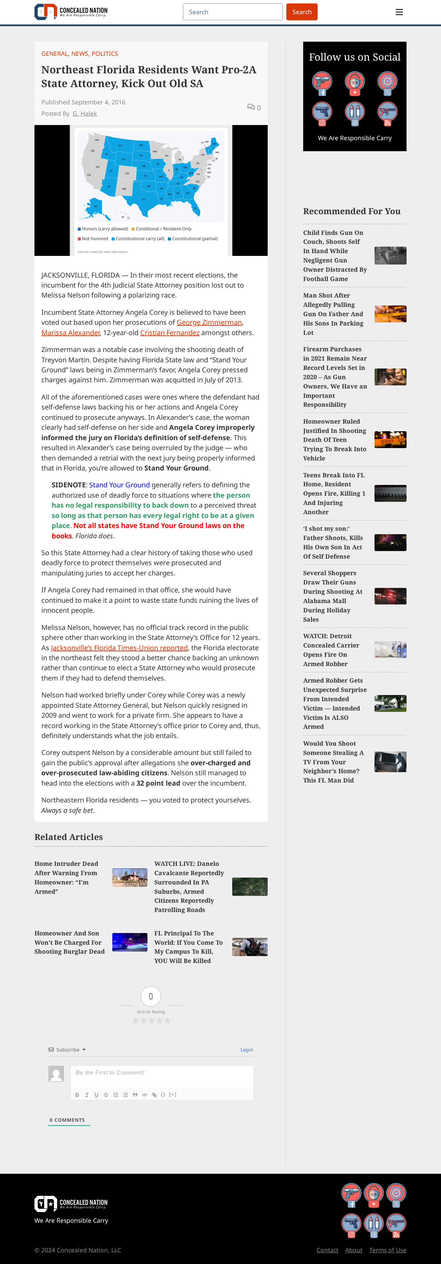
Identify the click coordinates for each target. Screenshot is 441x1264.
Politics (105, 53)
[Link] (154, 1095)
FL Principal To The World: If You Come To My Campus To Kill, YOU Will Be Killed (188, 947)
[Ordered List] (116, 1095)
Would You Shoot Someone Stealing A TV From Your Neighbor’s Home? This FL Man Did (333, 762)
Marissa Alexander (70, 332)
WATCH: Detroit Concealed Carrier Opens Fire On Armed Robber (331, 650)
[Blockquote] (135, 1095)
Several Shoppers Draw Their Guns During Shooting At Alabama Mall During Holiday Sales (332, 596)
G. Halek (85, 113)
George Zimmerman (209, 322)
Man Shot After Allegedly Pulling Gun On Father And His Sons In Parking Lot (333, 313)
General (54, 53)
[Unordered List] (125, 1095)
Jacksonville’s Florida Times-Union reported (119, 647)
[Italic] (87, 1095)
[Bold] (77, 1095)
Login (246, 1049)
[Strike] (106, 1095)
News (79, 53)
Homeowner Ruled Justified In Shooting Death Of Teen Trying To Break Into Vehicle (335, 440)
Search (302, 12)
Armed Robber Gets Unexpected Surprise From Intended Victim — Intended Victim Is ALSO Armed (335, 703)
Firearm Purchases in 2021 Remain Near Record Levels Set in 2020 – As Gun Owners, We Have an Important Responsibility (335, 376)
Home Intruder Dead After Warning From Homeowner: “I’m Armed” (66, 877)
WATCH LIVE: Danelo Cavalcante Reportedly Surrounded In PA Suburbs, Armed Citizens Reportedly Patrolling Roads (189, 886)
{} (163, 1094)
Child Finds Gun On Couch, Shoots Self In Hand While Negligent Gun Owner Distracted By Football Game (335, 255)
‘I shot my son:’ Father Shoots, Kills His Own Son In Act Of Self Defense (333, 542)
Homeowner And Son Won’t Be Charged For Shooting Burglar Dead (69, 942)
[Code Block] (145, 1095)
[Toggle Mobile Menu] (399, 12)
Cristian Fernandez (169, 332)
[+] (173, 1094)
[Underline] (96, 1095)
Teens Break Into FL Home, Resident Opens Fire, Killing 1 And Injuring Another (334, 493)
